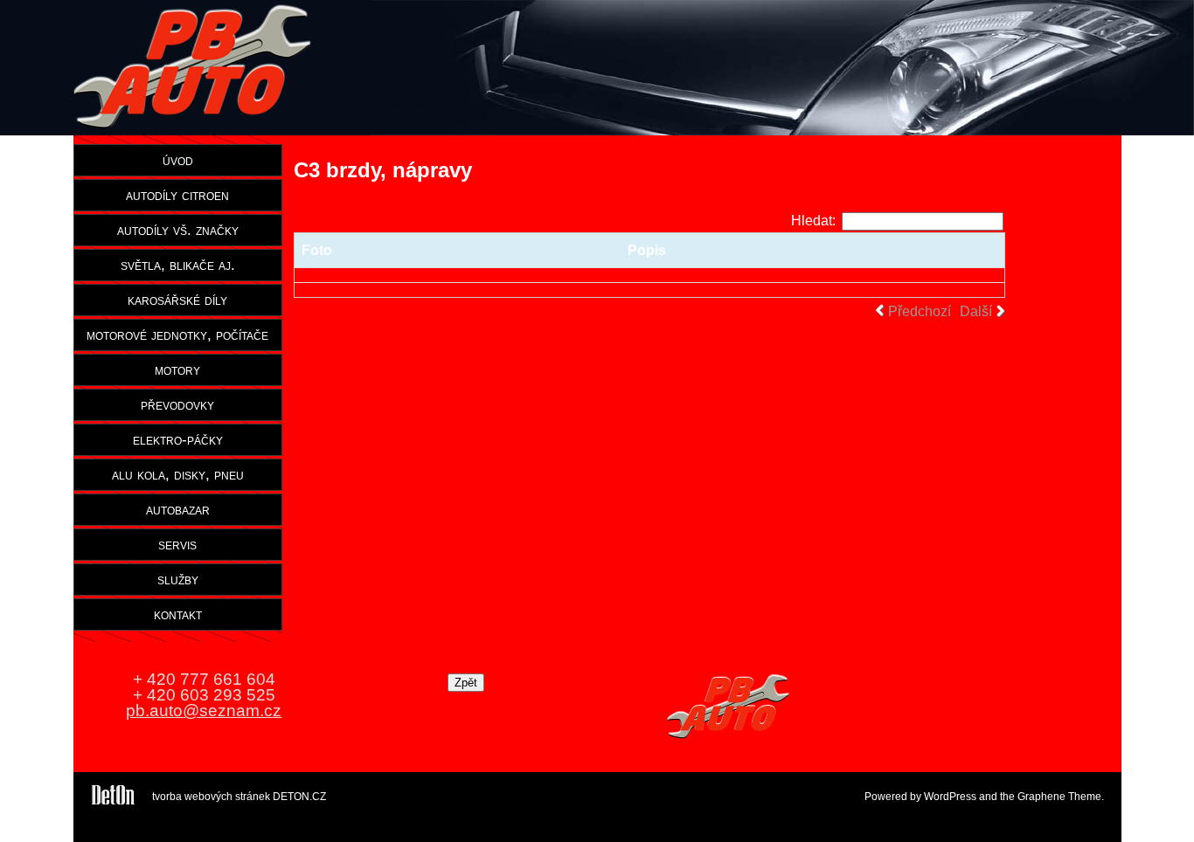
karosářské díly (177, 299)
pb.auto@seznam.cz (203, 710)
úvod (178, 160)
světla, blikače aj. (178, 264)
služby (177, 579)
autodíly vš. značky (178, 229)
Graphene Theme (1059, 796)
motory (177, 369)
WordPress (950, 796)
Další (976, 311)
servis (177, 544)
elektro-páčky (178, 439)
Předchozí (919, 311)
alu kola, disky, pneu (178, 474)
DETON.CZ (299, 796)
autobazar (178, 509)
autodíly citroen (177, 195)
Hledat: (813, 220)
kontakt (178, 614)
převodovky (177, 404)
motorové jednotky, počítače (177, 334)
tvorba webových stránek (211, 796)
